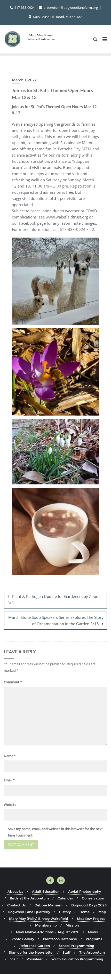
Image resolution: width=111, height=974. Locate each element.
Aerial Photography (84, 891)
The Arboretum (92, 952)
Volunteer (35, 959)
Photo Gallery (22, 939)
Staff (66, 952)
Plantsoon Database (60, 939)
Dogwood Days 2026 (89, 905)
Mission (72, 925)
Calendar (65, 898)
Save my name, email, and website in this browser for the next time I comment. (55, 832)
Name (10, 755)
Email (9, 780)
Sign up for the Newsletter (31, 952)
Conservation (93, 898)
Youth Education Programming (77, 959)
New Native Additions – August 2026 (47, 932)
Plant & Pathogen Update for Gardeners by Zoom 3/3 (53, 599)
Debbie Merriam (48, 905)
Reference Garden (34, 946)
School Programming (76, 946)
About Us (15, 891)
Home (85, 912)
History (65, 912)
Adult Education (45, 891)
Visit (14, 959)
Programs (94, 939)
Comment (13, 682)
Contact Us (16, 905)
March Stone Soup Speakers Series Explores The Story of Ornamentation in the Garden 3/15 (56, 620)
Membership (46, 925)
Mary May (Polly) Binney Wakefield (38, 918)
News (93, 932)
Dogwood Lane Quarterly (29, 912)
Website (10, 804)
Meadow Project (91, 918)
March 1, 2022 (24, 80)
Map (102, 912)
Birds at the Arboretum (29, 898)
